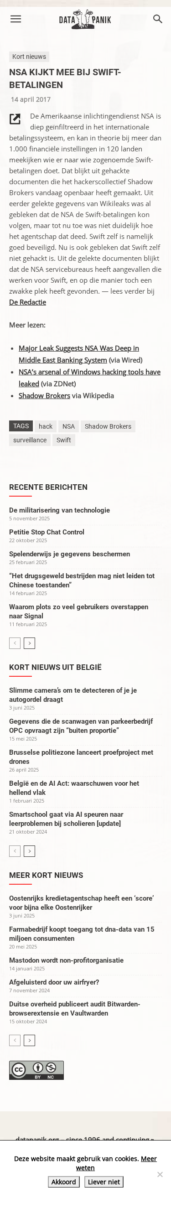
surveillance (30, 440)
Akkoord (64, 1181)
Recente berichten (48, 487)
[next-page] (29, 643)
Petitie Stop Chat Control (46, 532)
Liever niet (104, 1181)
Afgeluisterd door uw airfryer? (54, 982)
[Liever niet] (159, 1174)
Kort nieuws (29, 56)
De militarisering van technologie (59, 510)
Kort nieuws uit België (55, 667)
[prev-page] (15, 643)
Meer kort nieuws (46, 875)
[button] (15, 19)
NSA (68, 426)
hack (45, 426)
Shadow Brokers (44, 395)
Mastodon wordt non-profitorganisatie (66, 960)
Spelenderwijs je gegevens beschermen (69, 554)
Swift (64, 440)
